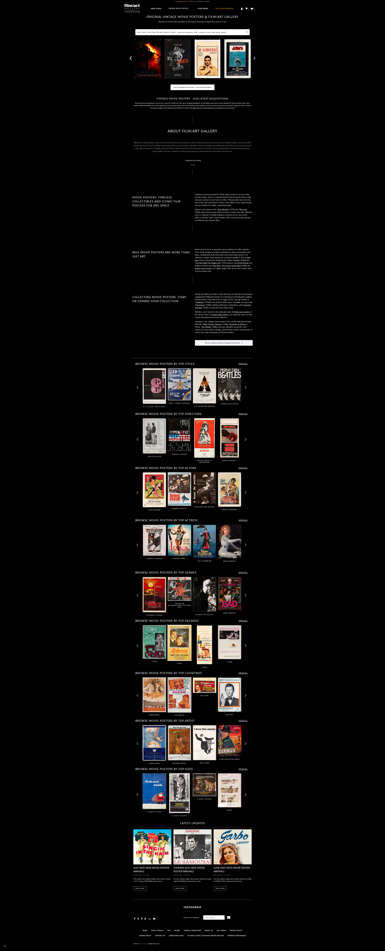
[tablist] (192, 389)
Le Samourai (207, 59)
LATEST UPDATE (157, 930)
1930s (154, 642)
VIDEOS (177, 930)
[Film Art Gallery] (132, 8)
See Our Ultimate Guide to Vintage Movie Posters (222, 343)
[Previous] (137, 389)
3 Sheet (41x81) (179, 793)
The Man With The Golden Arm (208, 263)
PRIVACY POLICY (236, 930)
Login (242, 9)
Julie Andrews (204, 541)
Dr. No (237, 299)
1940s (179, 643)
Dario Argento (230, 438)
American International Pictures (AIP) (179, 589)
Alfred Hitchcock (204, 594)
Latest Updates (192, 823)
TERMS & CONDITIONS (192, 930)
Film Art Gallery (142, 943)
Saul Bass (204, 742)
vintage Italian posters (220, 314)
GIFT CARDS (221, 930)
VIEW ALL (243, 364)
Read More (140, 888)
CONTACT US (160, 935)
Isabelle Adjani (154, 540)
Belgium (204, 685)
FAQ (168, 930)
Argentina (154, 694)
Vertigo (237, 260)
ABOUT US (209, 930)
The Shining (206, 327)
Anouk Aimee (179, 540)
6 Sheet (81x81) (204, 785)
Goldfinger (200, 302)
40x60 (230, 790)
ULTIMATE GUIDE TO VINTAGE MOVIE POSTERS (205, 935)
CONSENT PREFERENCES (236, 935)
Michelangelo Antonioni (204, 438)
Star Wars (217, 265)
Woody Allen (154, 436)
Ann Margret (230, 541)
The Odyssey (147, 59)
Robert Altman (179, 435)
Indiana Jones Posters (203, 268)
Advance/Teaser (154, 595)
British (230, 694)
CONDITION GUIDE (176, 935)
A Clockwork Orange (204, 386)
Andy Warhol (230, 594)
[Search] (247, 32)
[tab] (154, 388)
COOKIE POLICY (145, 935)
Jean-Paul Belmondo (204, 488)
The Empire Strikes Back (231, 265)
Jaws (237, 59)
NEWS (145, 930)
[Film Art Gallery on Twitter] (149, 918)
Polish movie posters (242, 312)
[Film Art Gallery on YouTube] (154, 919)
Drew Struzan (243, 263)
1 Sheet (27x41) (154, 791)
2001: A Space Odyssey (212, 324)
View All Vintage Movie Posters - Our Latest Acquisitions (192, 87)
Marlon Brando (230, 489)
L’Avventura (200, 305)
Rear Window (223, 209)
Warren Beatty (179, 489)
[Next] (254, 59)
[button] (179, 8)
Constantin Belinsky (230, 741)
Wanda (177, 59)
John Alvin (154, 743)
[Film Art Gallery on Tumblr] (145, 919)
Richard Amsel (179, 743)
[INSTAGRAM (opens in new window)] (134, 919)
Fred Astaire (154, 490)
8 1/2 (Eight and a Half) (154, 386)
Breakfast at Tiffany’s (238, 324)
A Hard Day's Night (230, 384)
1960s (230, 642)
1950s (204, 645)
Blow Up (243, 209)
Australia (179, 695)
